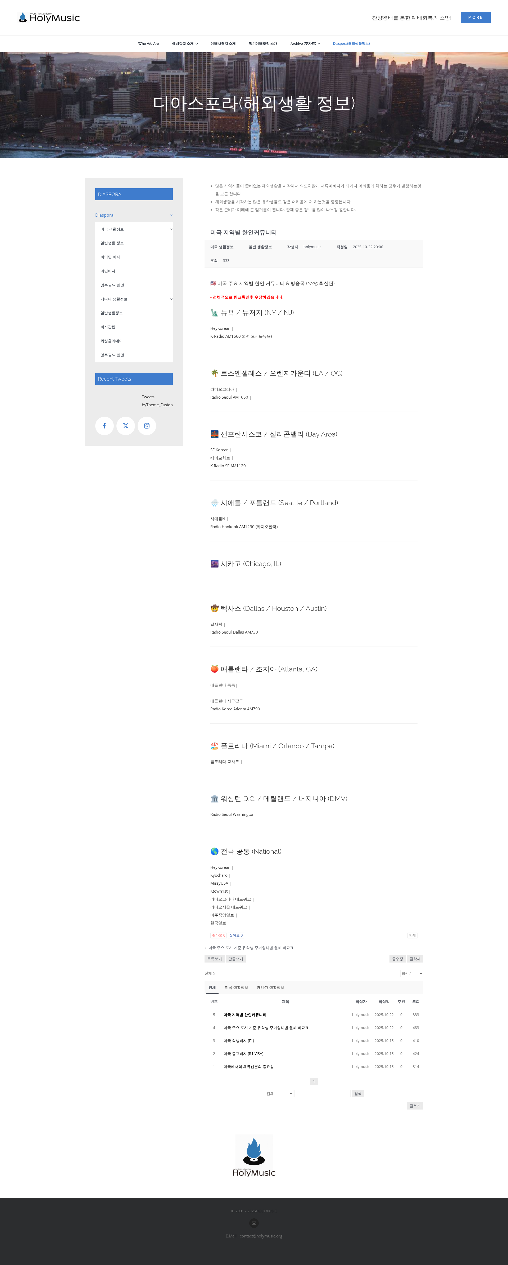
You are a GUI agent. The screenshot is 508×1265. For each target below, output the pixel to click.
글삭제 (415, 958)
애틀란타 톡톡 (222, 685)
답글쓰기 (235, 958)
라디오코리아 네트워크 (230, 899)
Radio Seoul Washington (232, 814)
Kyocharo (219, 875)
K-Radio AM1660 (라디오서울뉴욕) (241, 336)
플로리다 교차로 (224, 761)
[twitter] (125, 426)
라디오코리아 (222, 389)
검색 (358, 1094)
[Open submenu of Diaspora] (170, 215)
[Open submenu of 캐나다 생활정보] (171, 299)
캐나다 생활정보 (270, 987)
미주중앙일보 (222, 914)
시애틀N (217, 518)
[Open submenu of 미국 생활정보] (171, 229)
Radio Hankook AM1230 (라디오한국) (244, 526)
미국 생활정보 (236, 987)
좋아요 (218, 935)
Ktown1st (219, 891)
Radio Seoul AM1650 (229, 397)
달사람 (216, 624)
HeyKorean (220, 328)
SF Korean (219, 449)
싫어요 (236, 935)
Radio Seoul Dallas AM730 (234, 632)
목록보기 (214, 958)
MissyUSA (219, 883)
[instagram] (147, 426)
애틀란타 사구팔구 (226, 700)
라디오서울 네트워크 (228, 907)
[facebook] (104, 426)
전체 (212, 987)
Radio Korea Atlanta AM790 (235, 708)
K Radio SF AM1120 (228, 465)
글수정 (397, 958)
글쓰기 (415, 1105)
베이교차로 (220, 457)
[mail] (254, 1223)
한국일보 (218, 922)
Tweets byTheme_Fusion (157, 400)
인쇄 (412, 935)
